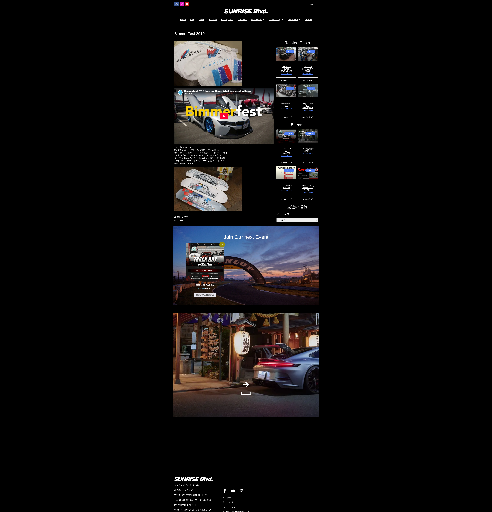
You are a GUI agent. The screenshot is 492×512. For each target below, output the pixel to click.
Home (183, 20)
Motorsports (256, 20)
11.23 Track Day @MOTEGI (286, 151)
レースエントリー (231, 507)
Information (293, 20)
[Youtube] (187, 4)
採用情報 (227, 497)
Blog (192, 20)
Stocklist (213, 20)
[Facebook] (176, 4)
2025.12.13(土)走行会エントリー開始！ (308, 188)
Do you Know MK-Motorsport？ (307, 105)
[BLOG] (246, 385)
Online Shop (274, 20)
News (201, 20)
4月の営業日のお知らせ (286, 187)
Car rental (242, 20)
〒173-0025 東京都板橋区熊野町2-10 (191, 495)
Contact (308, 20)
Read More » (286, 74)
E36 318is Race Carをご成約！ (307, 69)
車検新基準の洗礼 (286, 104)
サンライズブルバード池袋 (186, 485)
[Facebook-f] (224, 491)
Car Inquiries (227, 20)
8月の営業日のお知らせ (308, 150)
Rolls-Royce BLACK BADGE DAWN (287, 69)
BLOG (246, 393)
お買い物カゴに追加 (205, 295)
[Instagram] (182, 4)
